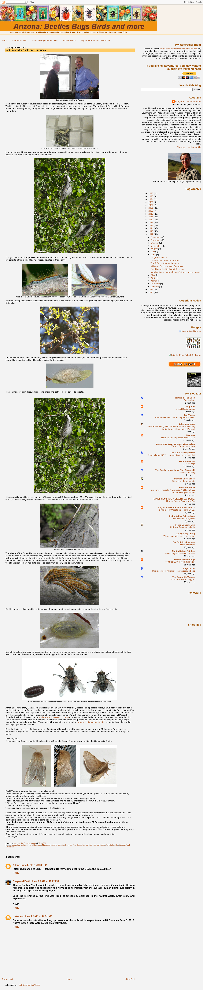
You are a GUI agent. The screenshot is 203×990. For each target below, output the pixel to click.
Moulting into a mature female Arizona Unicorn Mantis (176, 272)
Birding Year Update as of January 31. (177, 510)
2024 (151, 199)
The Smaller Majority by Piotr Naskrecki (175, 470)
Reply (16, 873)
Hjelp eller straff (187, 545)
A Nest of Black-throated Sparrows (167, 266)
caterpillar (16, 845)
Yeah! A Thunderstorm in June (165, 260)
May (153, 275)
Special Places (69, 40)
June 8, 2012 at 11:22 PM (45, 881)
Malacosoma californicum (31, 845)
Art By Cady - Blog (185, 533)
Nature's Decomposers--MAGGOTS (178, 438)
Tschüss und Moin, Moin (183, 519)
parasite (61, 845)
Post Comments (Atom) (29, 985)
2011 (151, 289)
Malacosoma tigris (49, 845)
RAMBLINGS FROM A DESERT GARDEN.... (174, 499)
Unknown (18, 916)
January (155, 286)
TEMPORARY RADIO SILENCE (180, 562)
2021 (151, 208)
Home (4, 40)
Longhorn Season (159, 257)
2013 (151, 231)
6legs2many (189, 568)
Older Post (130, 979)
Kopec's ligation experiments (90, 722)
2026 (151, 193)
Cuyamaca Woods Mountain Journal (176, 507)
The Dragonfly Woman (183, 577)
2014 (151, 228)
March (154, 281)
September (156, 246)
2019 (151, 214)
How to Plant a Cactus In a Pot (180, 501)
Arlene (16, 865)
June (153, 254)
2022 (151, 205)
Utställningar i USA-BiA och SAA (180, 553)
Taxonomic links (19, 40)
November (156, 240)
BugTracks (189, 415)
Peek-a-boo (189, 400)
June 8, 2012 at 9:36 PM (34, 865)
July (153, 251)
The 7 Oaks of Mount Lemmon (165, 263)
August (154, 248)
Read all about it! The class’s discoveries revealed (171, 455)
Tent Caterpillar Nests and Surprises (167, 269)
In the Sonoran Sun (185, 525)
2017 (151, 219)
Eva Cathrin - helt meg (184, 542)
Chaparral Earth (21, 881)
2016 (151, 222)
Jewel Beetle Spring (185, 409)
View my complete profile (189, 147)
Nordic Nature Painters (183, 551)
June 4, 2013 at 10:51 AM (38, 916)
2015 (151, 225)
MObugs (190, 435)
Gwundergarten (187, 461)
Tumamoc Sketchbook (183, 479)
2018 (151, 216)
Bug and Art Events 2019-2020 (95, 40)
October (155, 243)
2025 (151, 196)
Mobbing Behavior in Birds (182, 527)
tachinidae (101, 845)
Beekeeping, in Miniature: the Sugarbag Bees (173, 571)
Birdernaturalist (187, 487)
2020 (151, 211)
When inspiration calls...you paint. (179, 536)
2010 (151, 292)
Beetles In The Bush (184, 398)
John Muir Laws (187, 424)
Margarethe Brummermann (188, 101)
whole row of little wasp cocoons (53, 717)
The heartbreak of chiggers (182, 579)
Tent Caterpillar (112, 845)
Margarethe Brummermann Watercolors (178, 48)
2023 (151, 202)
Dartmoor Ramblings (184, 559)
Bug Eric (190, 406)
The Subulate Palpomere (182, 452)
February (155, 283)
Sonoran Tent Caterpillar (75, 845)
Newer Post (7, 979)
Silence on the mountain (183, 481)
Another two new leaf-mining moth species (175, 418)
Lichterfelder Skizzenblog (182, 516)
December (156, 237)
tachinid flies (91, 845)
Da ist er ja (190, 464)
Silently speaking (187, 472)
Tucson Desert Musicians (183, 446)
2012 (151, 234)
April (153, 278)
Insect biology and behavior (45, 40)
